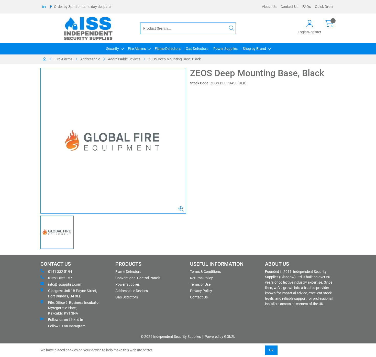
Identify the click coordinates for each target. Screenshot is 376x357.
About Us (269, 7)
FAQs (306, 7)
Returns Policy (201, 278)
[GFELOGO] (113, 141)
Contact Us (289, 7)
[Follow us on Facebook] (51, 7)
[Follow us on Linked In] (44, 7)
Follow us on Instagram (66, 326)
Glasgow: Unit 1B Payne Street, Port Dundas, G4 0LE (72, 293)
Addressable (90, 59)
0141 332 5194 (60, 272)
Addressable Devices (124, 59)
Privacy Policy (201, 291)
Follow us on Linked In (65, 320)
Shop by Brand (254, 49)
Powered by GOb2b (220, 336)
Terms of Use (200, 284)
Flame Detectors (168, 49)
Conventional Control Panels (137, 278)
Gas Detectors (197, 49)
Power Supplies (225, 49)
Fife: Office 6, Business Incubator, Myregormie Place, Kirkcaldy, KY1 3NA (74, 307)
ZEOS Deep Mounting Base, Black (174, 59)
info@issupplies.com (64, 284)
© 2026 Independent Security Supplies (171, 336)
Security (112, 49)
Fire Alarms (137, 49)
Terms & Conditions (205, 272)
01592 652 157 (60, 278)
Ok (271, 350)
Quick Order (324, 7)
